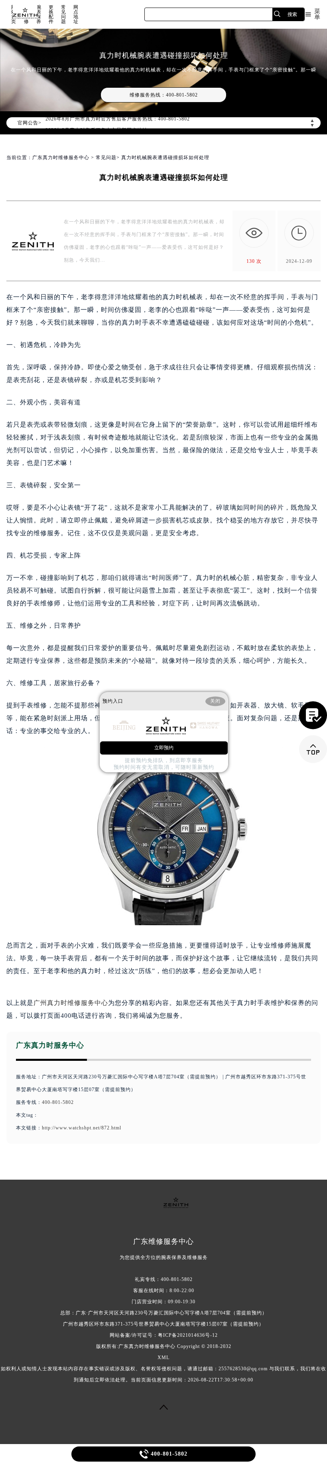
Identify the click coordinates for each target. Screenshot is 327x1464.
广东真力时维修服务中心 (60, 157)
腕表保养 (38, 14)
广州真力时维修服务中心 (70, 1002)
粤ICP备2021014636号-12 (188, 1335)
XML (163, 1357)
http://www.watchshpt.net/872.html (81, 1128)
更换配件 (51, 14)
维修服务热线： (164, 95)
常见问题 (63, 14)
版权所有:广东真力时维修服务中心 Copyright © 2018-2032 (163, 1346)
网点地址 (76, 14)
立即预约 (163, 748)
